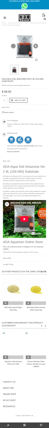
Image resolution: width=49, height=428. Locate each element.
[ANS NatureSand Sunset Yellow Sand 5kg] (36, 289)
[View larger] (36, 60)
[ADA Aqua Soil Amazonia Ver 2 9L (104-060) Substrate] (24, 46)
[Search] (44, 19)
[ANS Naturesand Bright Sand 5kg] (13, 289)
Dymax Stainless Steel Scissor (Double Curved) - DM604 (36, 363)
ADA (7, 107)
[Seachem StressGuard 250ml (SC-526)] (13, 343)
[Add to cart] (5, 303)
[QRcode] (24, 425)
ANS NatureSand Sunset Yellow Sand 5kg (36, 308)
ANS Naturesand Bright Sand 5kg (13, 308)
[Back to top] (8, 425)
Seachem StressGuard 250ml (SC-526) (13, 362)
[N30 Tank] (24, 18)
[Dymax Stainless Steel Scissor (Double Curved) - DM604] (36, 343)
